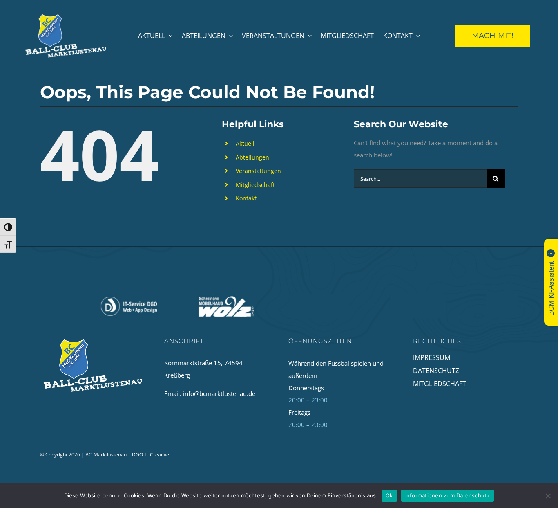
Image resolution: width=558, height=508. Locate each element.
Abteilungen (252, 157)
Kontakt (246, 198)
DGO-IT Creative (150, 454)
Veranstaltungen (258, 171)
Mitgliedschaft (255, 185)
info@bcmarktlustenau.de (219, 393)
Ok (389, 495)
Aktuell (245, 143)
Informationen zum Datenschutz (447, 495)
